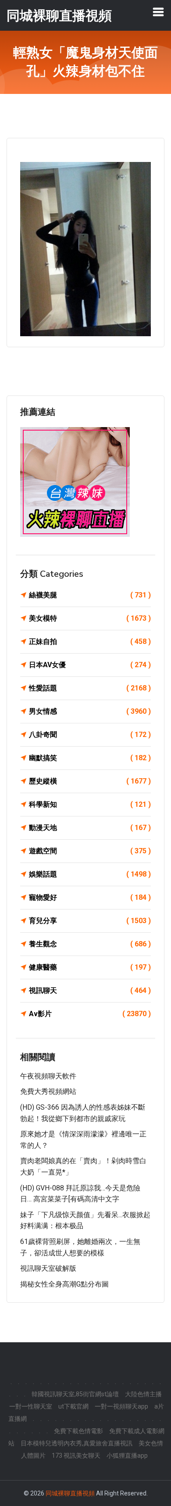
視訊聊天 (90, 990)
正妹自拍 (90, 641)
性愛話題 (90, 688)
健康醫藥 (90, 967)
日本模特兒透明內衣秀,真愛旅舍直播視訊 (76, 1443)
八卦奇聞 (90, 734)
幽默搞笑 (90, 758)
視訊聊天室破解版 (48, 1268)
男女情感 (90, 711)
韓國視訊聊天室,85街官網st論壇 (75, 1394)
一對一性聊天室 (30, 1406)
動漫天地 (90, 827)
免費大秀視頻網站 (48, 1091)
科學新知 (90, 804)
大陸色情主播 (143, 1394)
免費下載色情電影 (78, 1430)
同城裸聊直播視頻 (70, 1493)
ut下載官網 (73, 1406)
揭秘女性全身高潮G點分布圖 (64, 1284)
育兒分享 (90, 921)
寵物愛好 (90, 897)
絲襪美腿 (90, 595)
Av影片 (90, 1014)
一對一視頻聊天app (121, 1406)
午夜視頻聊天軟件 (48, 1076)
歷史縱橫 (90, 781)
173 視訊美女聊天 (76, 1455)
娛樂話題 (90, 874)
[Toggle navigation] (158, 12)
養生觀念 (90, 944)
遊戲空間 (90, 851)
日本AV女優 (90, 665)
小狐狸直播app (127, 1455)
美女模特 (90, 618)
